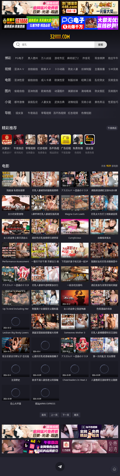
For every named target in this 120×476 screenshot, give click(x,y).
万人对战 (46, 58)
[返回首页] (114, 469)
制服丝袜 (73, 80)
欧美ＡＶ (46, 69)
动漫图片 (60, 91)
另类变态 (113, 80)
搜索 (100, 44)
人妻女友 (46, 102)
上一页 (54, 414)
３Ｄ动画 (60, 69)
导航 (8, 113)
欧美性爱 (60, 80)
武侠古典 (60, 102)
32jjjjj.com (60, 37)
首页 (44, 414)
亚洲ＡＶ (19, 69)
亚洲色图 (33, 91)
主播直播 (100, 69)
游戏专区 (60, 58)
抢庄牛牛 (113, 58)
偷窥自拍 (19, 91)
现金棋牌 (100, 58)
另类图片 (113, 91)
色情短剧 (86, 113)
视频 (8, 69)
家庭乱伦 (33, 102)
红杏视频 (73, 113)
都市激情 (19, 102)
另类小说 (86, 102)
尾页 (76, 414)
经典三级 (86, 80)
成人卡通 (46, 80)
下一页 (65, 414)
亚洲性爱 (19, 80)
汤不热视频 (59, 113)
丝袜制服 (86, 69)
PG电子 (19, 58)
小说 (8, 102)
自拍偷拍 (33, 69)
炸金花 (86, 58)
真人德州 (33, 58)
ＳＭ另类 (113, 69)
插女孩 (19, 113)
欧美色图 (46, 91)
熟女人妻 (73, 69)
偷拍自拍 (33, 80)
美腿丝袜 (73, 91)
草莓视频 (46, 113)
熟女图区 (100, 91)
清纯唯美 (86, 91)
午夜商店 (33, 113)
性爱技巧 (113, 102)
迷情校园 (73, 102)
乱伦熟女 (100, 80)
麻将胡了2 (73, 58)
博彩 (8, 58)
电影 (8, 80)
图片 (8, 91)
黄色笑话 (100, 102)
